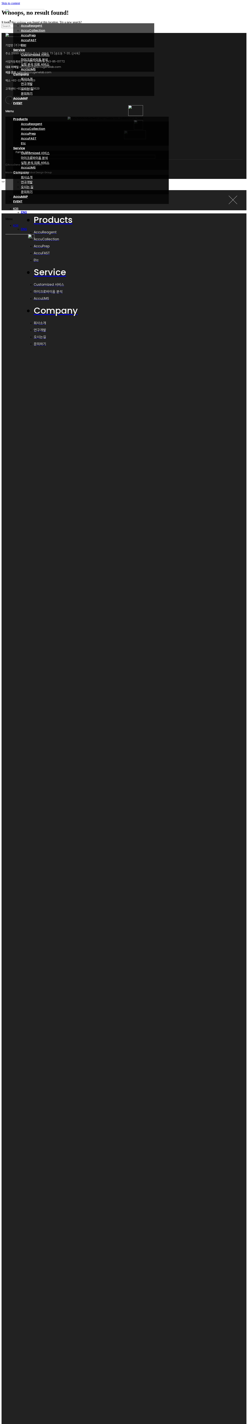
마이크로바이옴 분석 (34, 158)
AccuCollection (33, 30)
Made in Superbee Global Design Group (28, 172)
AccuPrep (28, 35)
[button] (87, 111)
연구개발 (27, 84)
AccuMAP (20, 196)
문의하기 (27, 93)
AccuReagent (31, 25)
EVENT (17, 201)
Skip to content (11, 3)
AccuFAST (28, 40)
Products (20, 21)
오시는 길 (27, 187)
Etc (23, 143)
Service (19, 50)
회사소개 (27, 177)
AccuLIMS (28, 167)
